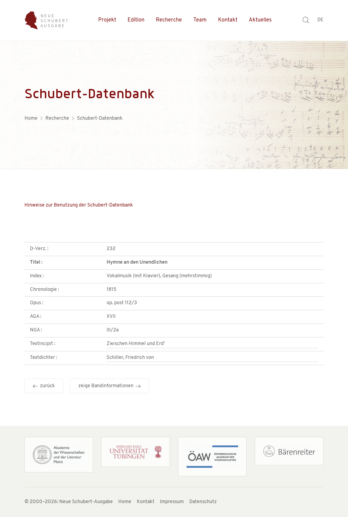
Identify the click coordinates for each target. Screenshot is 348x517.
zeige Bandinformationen (107, 386)
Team (200, 20)
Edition (136, 20)
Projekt (107, 20)
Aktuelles (260, 20)
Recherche (169, 20)
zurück (46, 386)
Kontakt (227, 20)
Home (124, 502)
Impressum (172, 502)
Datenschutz (203, 502)
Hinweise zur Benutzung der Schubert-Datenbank (78, 205)
